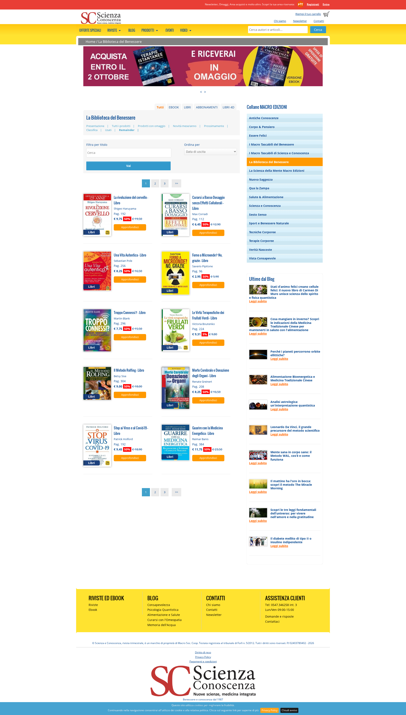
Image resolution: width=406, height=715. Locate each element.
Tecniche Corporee (262, 232)
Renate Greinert (202, 381)
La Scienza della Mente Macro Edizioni (276, 171)
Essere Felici (258, 136)
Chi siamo (280, 21)
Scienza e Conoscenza (265, 206)
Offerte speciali (90, 30)
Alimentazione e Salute (163, 615)
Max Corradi (200, 214)
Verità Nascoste (260, 250)
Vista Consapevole (262, 258)
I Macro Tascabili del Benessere (271, 144)
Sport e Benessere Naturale (269, 223)
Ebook (93, 610)
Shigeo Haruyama (125, 208)
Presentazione (95, 126)
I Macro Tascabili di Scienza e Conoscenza (279, 153)
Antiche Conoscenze (263, 118)
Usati (108, 130)
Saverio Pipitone (202, 266)
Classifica (91, 130)
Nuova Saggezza (261, 179)
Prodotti (148, 30)
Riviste (112, 30)
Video (184, 30)
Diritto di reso (203, 652)
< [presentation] (201, 92)
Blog (131, 30)
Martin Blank (122, 318)
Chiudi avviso (289, 710)
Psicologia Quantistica (162, 610)
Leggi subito (258, 301)
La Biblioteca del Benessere (120, 41)
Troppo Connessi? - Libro (129, 312)
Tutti (160, 107)
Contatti (319, 21)
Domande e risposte (279, 616)
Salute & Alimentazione (266, 197)
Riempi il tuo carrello (308, 14)
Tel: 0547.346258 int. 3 (281, 605)
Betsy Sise (120, 376)
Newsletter (300, 21)
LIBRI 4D (228, 107)
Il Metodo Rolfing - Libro (129, 370)
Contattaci (272, 621)
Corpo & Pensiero (262, 127)
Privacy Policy (269, 710)
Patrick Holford (123, 439)
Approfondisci (130, 227)
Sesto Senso (258, 215)
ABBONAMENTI (207, 107)
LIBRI (187, 107)
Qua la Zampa (259, 188)
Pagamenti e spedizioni (203, 661)
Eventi (170, 30)
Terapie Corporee (261, 241)
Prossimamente (214, 126)
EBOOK (174, 107)
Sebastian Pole (123, 261)
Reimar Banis (200, 439)
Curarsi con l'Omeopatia (164, 620)
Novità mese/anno (184, 126)
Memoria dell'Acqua (161, 625)
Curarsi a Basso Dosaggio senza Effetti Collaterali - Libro (208, 203)
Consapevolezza (158, 605)
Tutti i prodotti (121, 126)
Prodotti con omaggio (151, 126)
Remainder (126, 130)
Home (90, 41)
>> (176, 183)
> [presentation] (205, 92)
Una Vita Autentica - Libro (130, 254)
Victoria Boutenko (203, 324)
